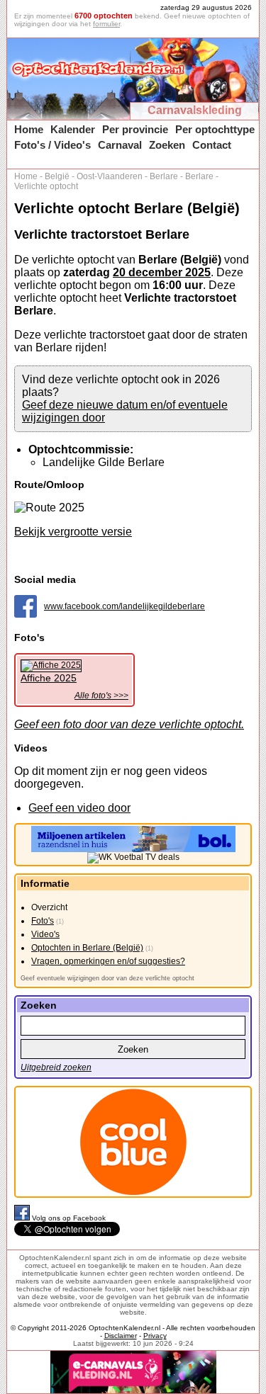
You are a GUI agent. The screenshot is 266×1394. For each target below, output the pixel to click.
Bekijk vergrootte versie (73, 532)
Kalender (72, 129)
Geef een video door (79, 808)
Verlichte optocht (46, 186)
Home (28, 129)
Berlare (164, 176)
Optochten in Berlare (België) (87, 948)
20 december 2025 (162, 272)
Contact (211, 145)
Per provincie (135, 129)
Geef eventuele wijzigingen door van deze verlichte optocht (107, 978)
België (57, 176)
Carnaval (120, 145)
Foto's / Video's (52, 145)
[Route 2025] (49, 508)
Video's (45, 934)
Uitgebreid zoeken (56, 1067)
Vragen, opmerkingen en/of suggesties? (108, 961)
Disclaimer (120, 1335)
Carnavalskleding (195, 110)
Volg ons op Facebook (69, 1218)
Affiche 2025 (49, 678)
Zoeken (167, 145)
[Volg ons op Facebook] (23, 1218)
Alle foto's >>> (101, 696)
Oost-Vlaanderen (110, 176)
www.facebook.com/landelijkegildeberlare (124, 606)
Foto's (42, 921)
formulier (106, 24)
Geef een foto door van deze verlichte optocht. (129, 724)
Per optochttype (215, 129)
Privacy (155, 1335)
